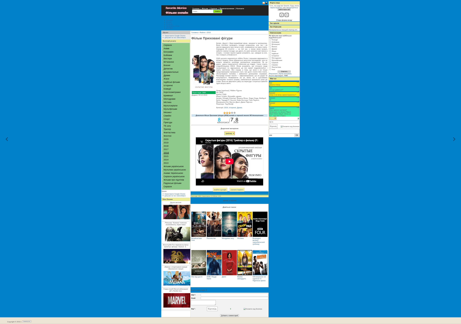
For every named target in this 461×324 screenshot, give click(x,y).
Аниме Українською (173, 173)
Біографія (168, 52)
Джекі (224, 277)
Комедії (167, 89)
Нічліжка (240, 238)
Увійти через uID (284, 9)
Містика (167, 102)
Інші (273, 69)
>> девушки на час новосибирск (174, 37)
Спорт (167, 119)
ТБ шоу (167, 126)
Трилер (167, 129)
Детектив (168, 68)
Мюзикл (168, 112)
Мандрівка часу (228, 238)
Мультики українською (175, 170)
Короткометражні (172, 92)
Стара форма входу (284, 20)
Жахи (166, 79)
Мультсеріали (170, 105)
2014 (166, 159)
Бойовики (275, 42)
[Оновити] (298, 118)
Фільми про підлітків (174, 180)
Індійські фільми (172, 82)
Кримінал (168, 95)
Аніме (166, 48)
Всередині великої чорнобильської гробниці (259, 241)
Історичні (168, 85)
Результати (273, 74)
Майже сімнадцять (241, 278)
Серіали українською (174, 176)
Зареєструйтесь (276, 8)
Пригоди (168, 122)
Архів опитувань (285, 74)
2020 (166, 139)
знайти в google (220, 190)
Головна (196, 8)
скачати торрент (237, 190)
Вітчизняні (169, 62)
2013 (166, 163)
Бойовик (168, 55)
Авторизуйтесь (292, 8)
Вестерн (168, 58)
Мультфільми (170, 109)
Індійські (275, 53)
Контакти (240, 8)
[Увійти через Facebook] (281, 15)
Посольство (211, 238)
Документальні (171, 72)
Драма (167, 75)
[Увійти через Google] (286, 15)
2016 (166, 152)
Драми (274, 49)
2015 (166, 156)
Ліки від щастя (196, 277)
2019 (166, 142)
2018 (166, 146)
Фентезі (167, 136)
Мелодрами (169, 99)
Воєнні (167, 65)
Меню (163, 17)
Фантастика (169, 132)
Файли (202, 32)
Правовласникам (227, 8)
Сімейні (167, 116)
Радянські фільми (172, 183)
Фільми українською (174, 166)
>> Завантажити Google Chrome (173, 36)
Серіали (213, 8)
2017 (166, 149)
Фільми (205, 8)
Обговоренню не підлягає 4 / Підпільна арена (259, 279)
